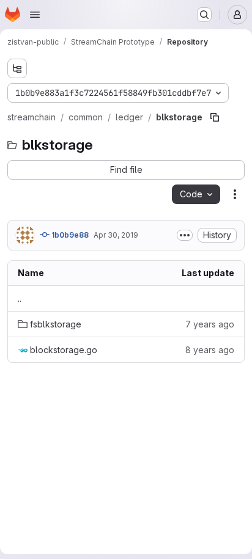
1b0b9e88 (69, 234)
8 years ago (209, 350)
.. (19, 298)
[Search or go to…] (204, 14)
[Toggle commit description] (185, 235)
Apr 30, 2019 (116, 234)
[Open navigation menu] (35, 14)
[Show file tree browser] (17, 68)
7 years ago (209, 324)
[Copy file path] (214, 117)
